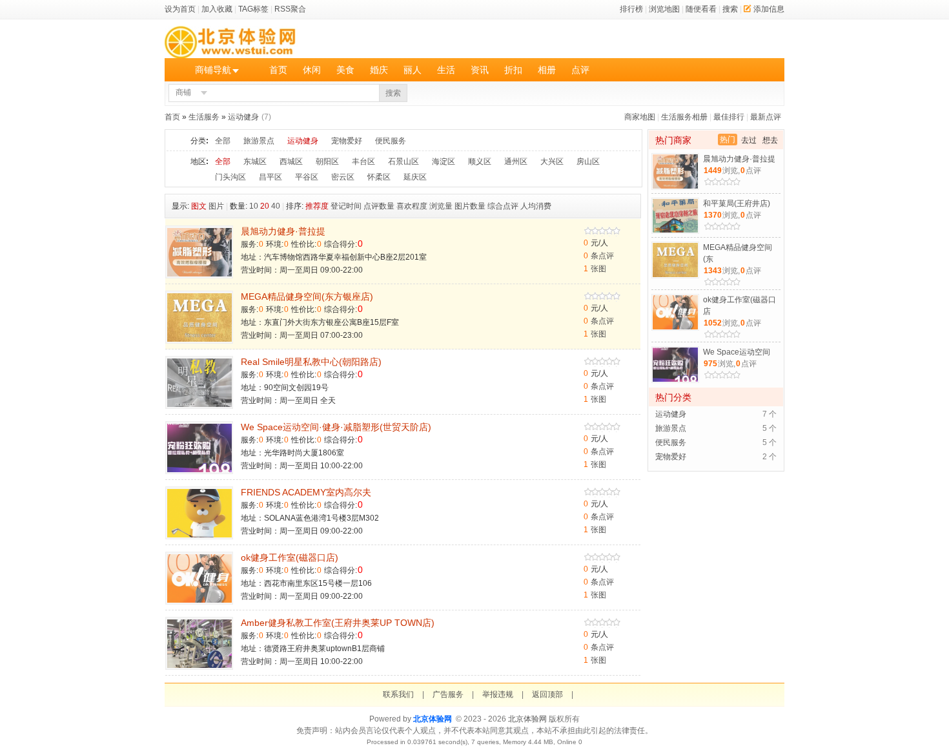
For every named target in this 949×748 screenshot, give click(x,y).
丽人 (412, 70)
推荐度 (317, 206)
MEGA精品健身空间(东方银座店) (307, 296)
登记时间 (346, 206)
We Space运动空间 (736, 352)
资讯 (480, 70)
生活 (446, 70)
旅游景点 (258, 140)
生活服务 (204, 116)
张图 (595, 268)
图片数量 (469, 206)
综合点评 (502, 206)
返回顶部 (547, 694)
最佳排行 (728, 116)
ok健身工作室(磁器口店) (289, 557)
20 (264, 206)
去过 (749, 140)
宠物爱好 (346, 140)
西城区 (291, 161)
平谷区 (306, 177)
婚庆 (379, 70)
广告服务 (448, 694)
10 (253, 206)
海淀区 (443, 161)
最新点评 (765, 116)
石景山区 (403, 161)
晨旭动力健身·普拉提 (283, 231)
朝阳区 (327, 161)
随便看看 (701, 9)
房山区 (588, 161)
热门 (727, 139)
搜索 (730, 9)
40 (275, 206)
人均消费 (535, 206)
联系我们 (398, 694)
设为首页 (180, 9)
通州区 (515, 161)
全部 (222, 140)
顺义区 (479, 161)
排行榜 (631, 9)
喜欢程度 (411, 206)
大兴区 (552, 161)
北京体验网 (432, 718)
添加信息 (768, 9)
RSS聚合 (290, 9)
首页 (278, 70)
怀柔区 (379, 177)
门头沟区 (230, 177)
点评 (580, 70)
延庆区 (415, 177)
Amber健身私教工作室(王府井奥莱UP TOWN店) (337, 623)
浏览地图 (664, 9)
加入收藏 (216, 9)
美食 (345, 70)
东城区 (255, 161)
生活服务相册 (684, 116)
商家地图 (639, 116)
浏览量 (441, 206)
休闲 (312, 70)
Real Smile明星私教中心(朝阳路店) (311, 362)
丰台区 (363, 161)
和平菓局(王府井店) (736, 203)
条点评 (599, 255)
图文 (199, 206)
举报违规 (497, 694)
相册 (547, 70)
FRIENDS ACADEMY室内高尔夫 (306, 492)
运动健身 (243, 116)
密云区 (342, 177)
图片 (216, 206)
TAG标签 (253, 9)
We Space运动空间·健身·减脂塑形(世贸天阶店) (336, 427)
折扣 (513, 70)
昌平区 (270, 177)
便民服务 (390, 140)
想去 (770, 140)
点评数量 (378, 206)
